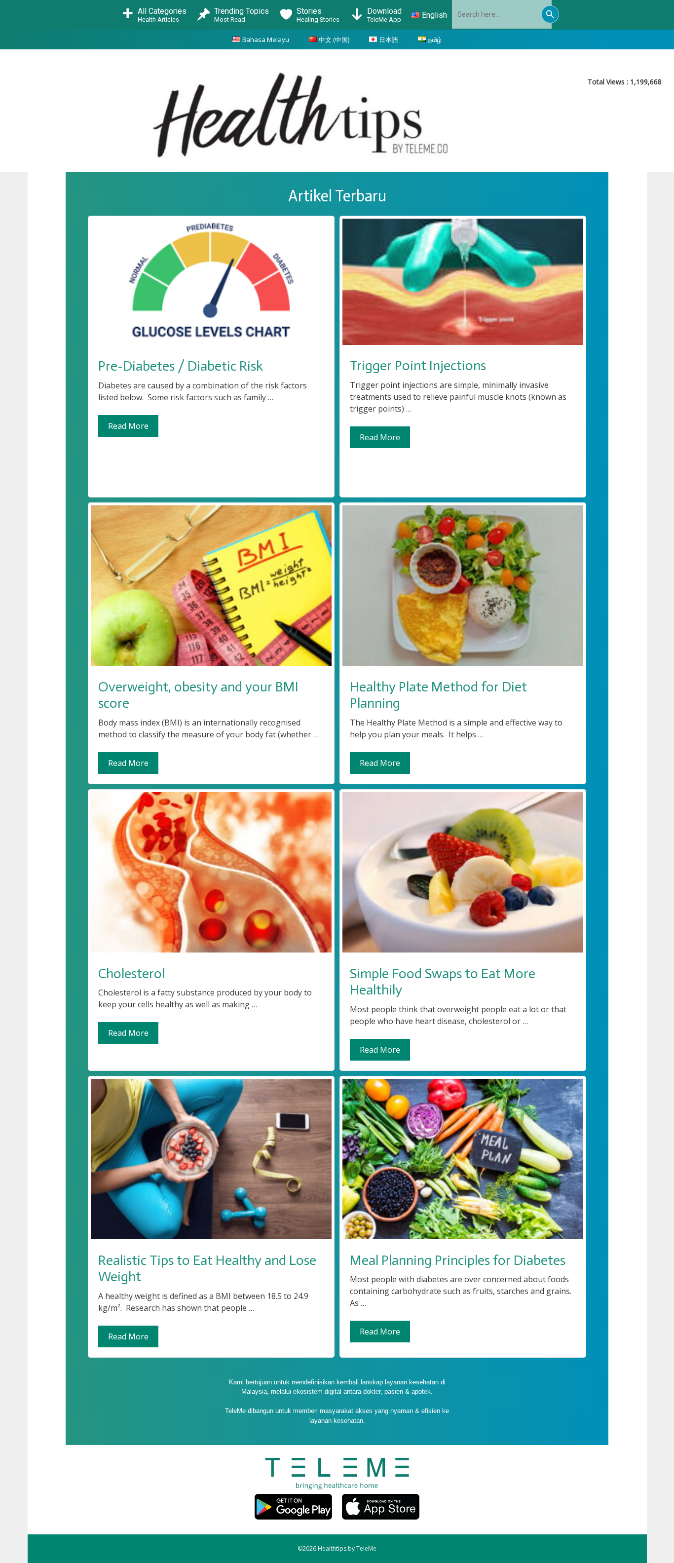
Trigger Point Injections (418, 365)
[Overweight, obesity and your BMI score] (211, 663)
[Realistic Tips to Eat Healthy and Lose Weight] (211, 1236)
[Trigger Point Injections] (462, 342)
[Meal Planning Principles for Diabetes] (462, 1236)
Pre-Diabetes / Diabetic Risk (180, 366)
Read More (128, 425)
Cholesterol (131, 973)
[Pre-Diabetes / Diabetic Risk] (211, 343)
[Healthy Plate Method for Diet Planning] (462, 663)
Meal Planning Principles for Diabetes (457, 1260)
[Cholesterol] (211, 950)
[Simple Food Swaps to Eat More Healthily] (462, 950)
